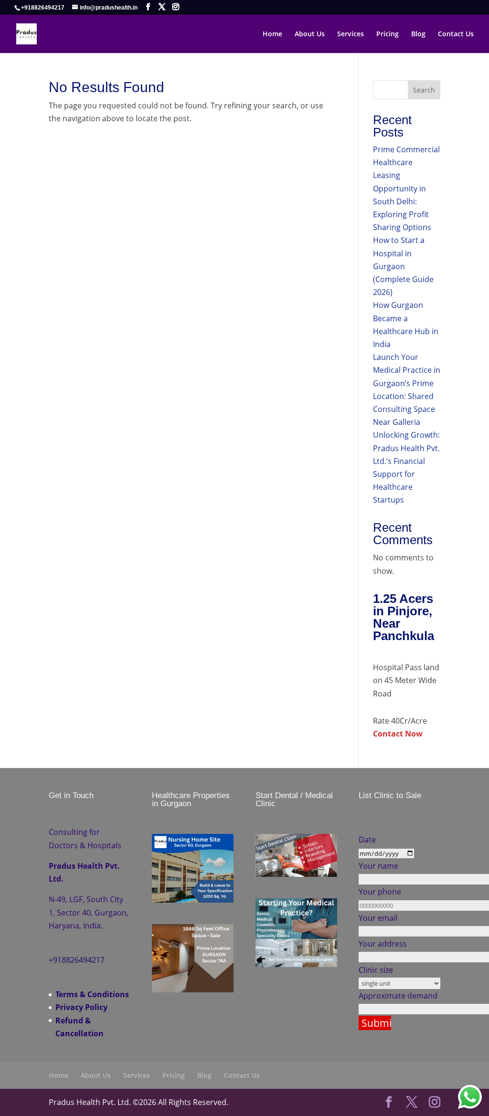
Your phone (380, 891)
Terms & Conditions (92, 994)
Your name (378, 866)
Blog (418, 34)
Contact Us (456, 34)
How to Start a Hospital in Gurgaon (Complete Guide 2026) (403, 266)
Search (424, 90)
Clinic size (376, 970)
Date (367, 839)
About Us (310, 34)
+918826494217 (42, 7)
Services (350, 34)
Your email (378, 918)
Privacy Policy (81, 1007)
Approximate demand (398, 995)
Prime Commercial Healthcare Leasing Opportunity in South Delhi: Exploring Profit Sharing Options (406, 188)
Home (272, 34)
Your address (383, 943)
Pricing (387, 34)
